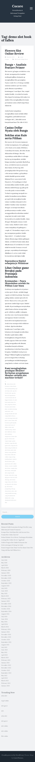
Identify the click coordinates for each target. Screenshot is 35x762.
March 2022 (5, 680)
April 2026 (4, 565)
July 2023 (4, 647)
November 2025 (6, 578)
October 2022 (5, 670)
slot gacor (4, 706)
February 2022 (5, 683)
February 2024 (5, 629)
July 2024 (4, 616)
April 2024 (4, 624)
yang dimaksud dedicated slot (10, 500)
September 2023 (6, 642)
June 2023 (4, 650)
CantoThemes (18, 758)
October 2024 (5, 609)
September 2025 (6, 583)
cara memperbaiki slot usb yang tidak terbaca (11, 414)
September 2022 (6, 673)
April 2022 (4, 678)
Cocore (17, 6)
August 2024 (5, 614)
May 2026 (4, 563)
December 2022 (6, 665)
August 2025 (5, 586)
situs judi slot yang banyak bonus (10, 473)
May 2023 (4, 652)
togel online (5, 701)
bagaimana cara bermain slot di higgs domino (10, 398)
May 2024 (4, 622)
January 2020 (5, 686)
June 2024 (4, 619)
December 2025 (6, 575)
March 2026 (5, 568)
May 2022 (4, 675)
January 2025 (5, 601)
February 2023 (5, 660)
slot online (4, 726)
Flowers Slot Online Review (14, 52)
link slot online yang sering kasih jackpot (10, 457)
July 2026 (4, 560)
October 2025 (5, 581)
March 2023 (5, 657)
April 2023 (4, 655)
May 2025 (4, 593)
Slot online (4, 736)
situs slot (4, 696)
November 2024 (6, 606)
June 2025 (4, 591)
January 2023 (5, 663)
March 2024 (5, 627)
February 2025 (5, 598)
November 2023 (6, 637)
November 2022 (6, 668)
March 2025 (5, 596)
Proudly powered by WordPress (12, 755)
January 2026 (5, 573)
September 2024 (6, 611)
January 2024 (5, 632)
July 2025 (4, 588)
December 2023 (6, 634)
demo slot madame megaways (10, 434)
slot (2, 711)
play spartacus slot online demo (10, 464)
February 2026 (5, 570)
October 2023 (5, 639)
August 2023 (5, 645)
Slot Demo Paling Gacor (21, 59)
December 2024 (6, 604)
